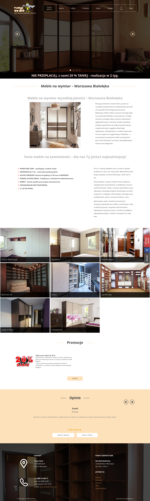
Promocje (75, 342)
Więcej (75, 378)
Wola (97, 486)
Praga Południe (100, 488)
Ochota (98, 477)
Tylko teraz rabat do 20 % (45, 355)
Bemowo (98, 483)
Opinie (75, 397)
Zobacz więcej (63, 435)
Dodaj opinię (87, 435)
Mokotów (98, 480)
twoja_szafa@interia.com (48, 487)
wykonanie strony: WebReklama (124, 498)
